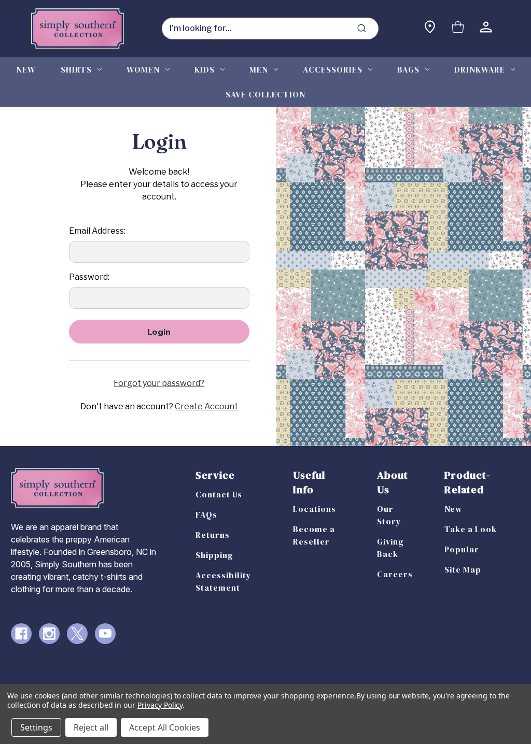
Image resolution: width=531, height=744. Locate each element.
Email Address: (97, 231)
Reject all (91, 727)
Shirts (76, 69)
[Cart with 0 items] (458, 28)
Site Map (462, 569)
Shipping (214, 555)
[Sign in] (486, 28)
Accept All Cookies (164, 727)
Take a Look (470, 529)
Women (143, 69)
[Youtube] (105, 633)
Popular (461, 549)
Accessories (332, 69)
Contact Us (218, 494)
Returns (212, 534)
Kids (204, 69)
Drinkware (479, 69)
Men (258, 69)
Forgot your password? (159, 383)
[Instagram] (49, 633)
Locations (314, 508)
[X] (77, 633)
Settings (36, 727)
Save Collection (265, 94)
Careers (395, 574)
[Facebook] (21, 633)
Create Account (206, 406)
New (26, 69)
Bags (408, 69)
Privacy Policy (160, 705)
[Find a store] (430, 28)
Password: (89, 277)
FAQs (206, 514)
